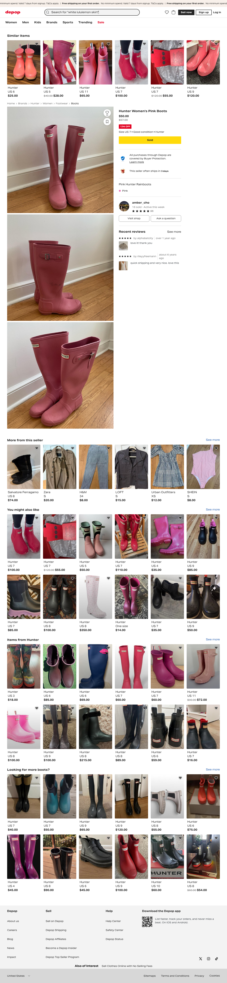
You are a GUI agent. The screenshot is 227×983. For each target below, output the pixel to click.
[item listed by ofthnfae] (59, 856)
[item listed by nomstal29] (23, 856)
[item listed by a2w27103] (95, 597)
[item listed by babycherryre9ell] (95, 727)
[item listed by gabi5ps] (203, 727)
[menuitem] (11, 22)
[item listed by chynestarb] (131, 597)
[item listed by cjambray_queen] (131, 727)
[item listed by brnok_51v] (131, 536)
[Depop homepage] (12, 12)
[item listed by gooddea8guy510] (59, 796)
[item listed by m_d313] (23, 666)
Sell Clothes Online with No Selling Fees (127, 966)
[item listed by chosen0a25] (95, 536)
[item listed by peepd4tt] (59, 536)
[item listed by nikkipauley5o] (203, 597)
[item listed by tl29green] (167, 856)
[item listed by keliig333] (203, 856)
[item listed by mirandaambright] (95, 666)
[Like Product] (36, 44)
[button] (156, 211)
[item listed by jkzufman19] (23, 536)
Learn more (136, 162)
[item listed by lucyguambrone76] (59, 727)
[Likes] (167, 12)
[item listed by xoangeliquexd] (23, 597)
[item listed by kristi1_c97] (59, 597)
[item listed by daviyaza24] (131, 856)
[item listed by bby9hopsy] (167, 727)
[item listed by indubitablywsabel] (23, 727)
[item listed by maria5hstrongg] (203, 796)
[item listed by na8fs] (23, 796)
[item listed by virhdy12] (167, 536)
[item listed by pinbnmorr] (203, 666)
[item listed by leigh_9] (167, 796)
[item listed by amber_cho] (23, 467)
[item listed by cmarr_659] (203, 536)
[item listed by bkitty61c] (59, 666)
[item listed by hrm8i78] (167, 597)
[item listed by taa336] (131, 666)
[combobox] (92, 12)
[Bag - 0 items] (173, 12)
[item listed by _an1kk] (131, 796)
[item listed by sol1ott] (95, 796)
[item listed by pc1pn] (95, 856)
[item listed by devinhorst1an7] (167, 666)
